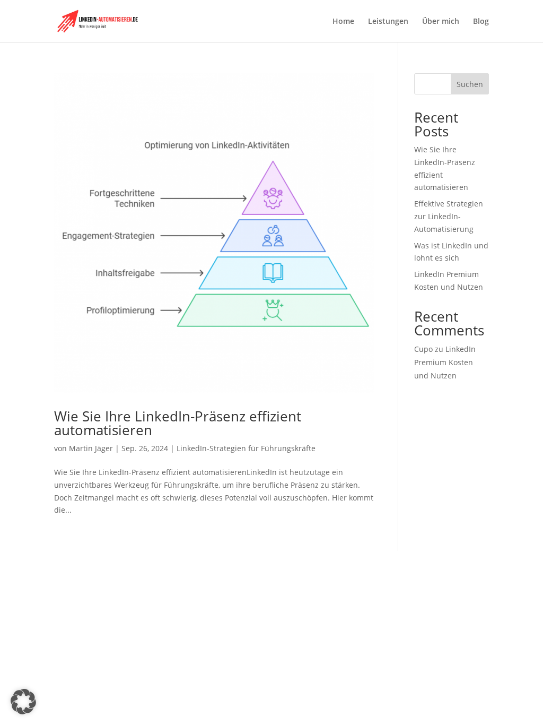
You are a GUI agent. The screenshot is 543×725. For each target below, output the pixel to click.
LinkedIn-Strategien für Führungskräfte (246, 448)
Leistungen (388, 22)
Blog (481, 22)
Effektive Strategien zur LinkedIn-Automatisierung (448, 216)
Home (343, 22)
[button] (23, 701)
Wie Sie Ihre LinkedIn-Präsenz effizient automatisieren (177, 423)
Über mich (440, 22)
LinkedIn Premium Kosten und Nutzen (445, 362)
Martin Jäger (91, 448)
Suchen (470, 84)
